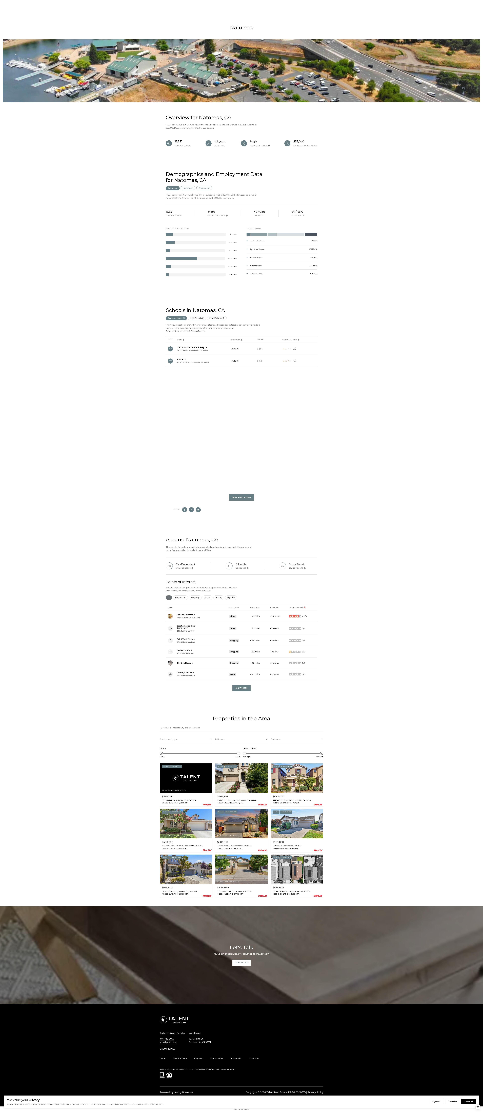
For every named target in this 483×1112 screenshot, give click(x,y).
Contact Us (254, 1058)
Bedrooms (275, 739)
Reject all (436, 1102)
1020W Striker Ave (185, 631)
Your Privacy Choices (241, 1109)
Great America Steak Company (186, 627)
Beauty (220, 597)
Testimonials (235, 1058)
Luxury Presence (183, 1092)
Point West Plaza (185, 639)
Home (162, 1058)
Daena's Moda (183, 650)
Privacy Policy (315, 1092)
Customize (452, 1102)
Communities (217, 1058)
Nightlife (232, 597)
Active (208, 597)
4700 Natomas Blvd (186, 642)
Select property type (169, 739)
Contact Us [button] (241, 963)
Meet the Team (180, 1058)
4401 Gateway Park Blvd (188, 618)
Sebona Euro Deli (185, 615)
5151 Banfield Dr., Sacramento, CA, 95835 (193, 363)
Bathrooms (220, 739)
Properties (198, 1058)
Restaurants (181, 597)
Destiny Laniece (184, 673)
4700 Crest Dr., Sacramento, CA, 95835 (192, 350)
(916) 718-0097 (167, 1039)
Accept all (469, 1102)
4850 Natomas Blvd (186, 676)
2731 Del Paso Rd (185, 653)
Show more (241, 688)
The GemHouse (184, 663)
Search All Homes (241, 497)
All (170, 597)
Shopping (196, 597)
